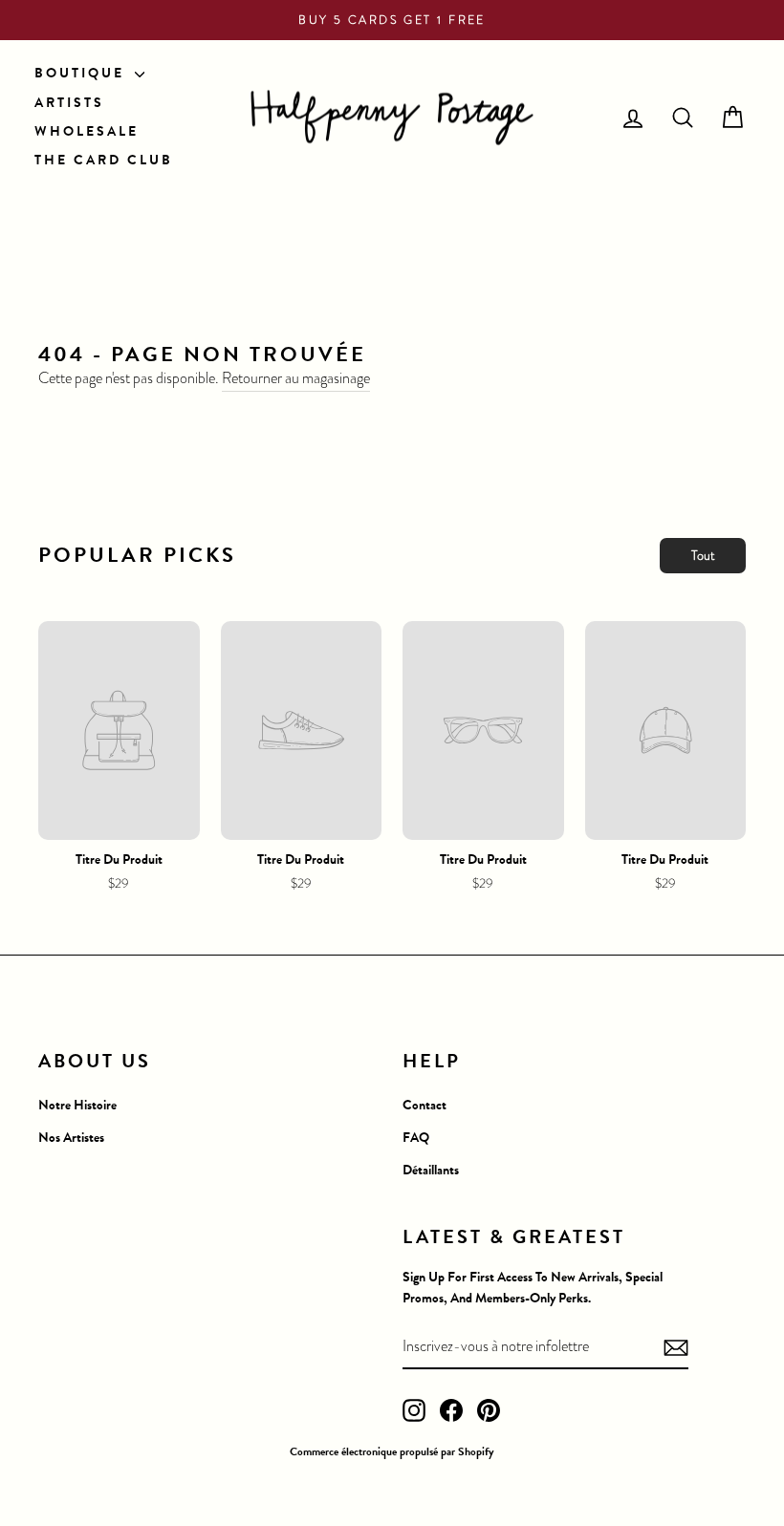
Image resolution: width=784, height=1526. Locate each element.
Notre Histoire (77, 1105)
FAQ (416, 1138)
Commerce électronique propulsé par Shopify (392, 1451)
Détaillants (431, 1170)
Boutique (82, 73)
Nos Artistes (71, 1138)
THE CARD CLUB (103, 160)
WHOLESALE (86, 131)
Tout (703, 555)
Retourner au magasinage (296, 378)
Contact (424, 1105)
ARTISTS (69, 103)
